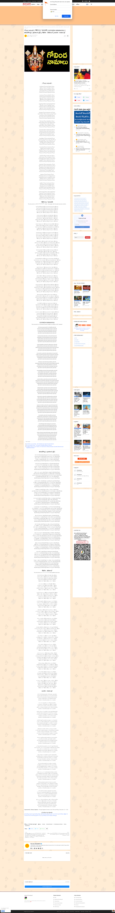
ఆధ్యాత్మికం (86, 204)
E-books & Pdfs (77, 341)
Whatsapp (43, 828)
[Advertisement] (53, 41)
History (76, 202)
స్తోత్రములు (39, 824)
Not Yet (56, 16)
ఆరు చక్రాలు (80, 206)
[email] (42, 848)
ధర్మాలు (38, 4)
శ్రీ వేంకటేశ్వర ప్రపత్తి (44, 814)
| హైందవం (33, 4)
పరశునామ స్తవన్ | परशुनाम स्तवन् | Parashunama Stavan (77, 413)
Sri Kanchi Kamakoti (79, 901)
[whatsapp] (84, 1)
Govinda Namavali (49, 824)
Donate (63, 911)
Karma (87, 202)
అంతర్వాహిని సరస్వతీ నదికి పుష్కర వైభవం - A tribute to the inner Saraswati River (77, 447)
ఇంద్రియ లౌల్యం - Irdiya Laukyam (77, 292)
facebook (79, 97)
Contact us (29, 1)
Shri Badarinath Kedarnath (80, 906)
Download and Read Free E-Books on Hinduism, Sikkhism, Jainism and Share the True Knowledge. (82, 329)
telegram (87, 100)
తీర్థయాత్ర (76, 210)
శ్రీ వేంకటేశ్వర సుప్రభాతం (28, 814)
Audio (76, 337)
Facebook (31, 828)
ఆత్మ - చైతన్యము (77, 204)
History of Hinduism (81, 202)
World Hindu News (79, 899)
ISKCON (77, 905)
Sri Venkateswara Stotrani (58, 824)
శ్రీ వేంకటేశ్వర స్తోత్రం (37, 814)
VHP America (57, 906)
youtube (79, 100)
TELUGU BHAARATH (35, 844)
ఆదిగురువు (82, 204)
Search (88, 237)
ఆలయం (72, 4)
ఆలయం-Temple (77, 208)
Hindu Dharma (77, 198)
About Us (24, 1)
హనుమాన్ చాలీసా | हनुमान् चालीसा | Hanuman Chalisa (86, 412)
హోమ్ (25, 27)
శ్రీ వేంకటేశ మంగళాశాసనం (53, 814)
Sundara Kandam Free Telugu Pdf (80, 343)
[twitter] (36, 848)
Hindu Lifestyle (83, 198)
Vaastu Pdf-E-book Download (79, 345)
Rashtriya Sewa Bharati (59, 899)
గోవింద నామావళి (31, 815)
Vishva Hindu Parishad (58, 903)
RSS (55, 897)
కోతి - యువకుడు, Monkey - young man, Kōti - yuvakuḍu (77, 303)
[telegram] (86, 1)
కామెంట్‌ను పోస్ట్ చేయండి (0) (47, 886)
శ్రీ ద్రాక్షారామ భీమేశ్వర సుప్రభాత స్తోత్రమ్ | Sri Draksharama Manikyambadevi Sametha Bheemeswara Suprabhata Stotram (44, 447)
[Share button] (47, 828)
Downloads (76, 339)
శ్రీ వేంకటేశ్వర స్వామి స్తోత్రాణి (32, 824)
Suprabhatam (29, 27)
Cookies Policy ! (77, 911)
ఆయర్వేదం (76, 206)
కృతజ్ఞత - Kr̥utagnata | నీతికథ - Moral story (86, 303)
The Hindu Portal (78, 897)
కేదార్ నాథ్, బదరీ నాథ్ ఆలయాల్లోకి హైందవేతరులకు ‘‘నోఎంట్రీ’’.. (86, 431)
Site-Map (86, 911)
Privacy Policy (34, 1)
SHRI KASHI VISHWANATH (80, 903)
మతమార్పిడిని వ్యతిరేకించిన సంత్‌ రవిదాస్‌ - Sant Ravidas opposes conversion (81, 82)
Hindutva (84, 200)
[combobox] (52, 12)
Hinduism (76, 200)
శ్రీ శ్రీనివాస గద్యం (38, 815)
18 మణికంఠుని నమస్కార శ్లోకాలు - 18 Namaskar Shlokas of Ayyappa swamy (83, 141)
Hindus (80, 200)
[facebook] (82, 1)
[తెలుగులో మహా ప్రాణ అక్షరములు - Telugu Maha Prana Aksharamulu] (82, 115)
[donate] (40, 848)
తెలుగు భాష (80, 210)
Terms (90, 911)
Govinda (43, 824)
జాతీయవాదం (83, 208)
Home (58, 911)
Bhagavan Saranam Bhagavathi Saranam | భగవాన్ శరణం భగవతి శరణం (83, 149)
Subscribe (66, 16)
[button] (91, 4)
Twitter (37, 828)
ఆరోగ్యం (77, 4)
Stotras (65, 824)
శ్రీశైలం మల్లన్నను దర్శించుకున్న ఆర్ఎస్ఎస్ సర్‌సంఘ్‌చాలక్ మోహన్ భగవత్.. (86, 447)
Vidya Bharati (57, 901)
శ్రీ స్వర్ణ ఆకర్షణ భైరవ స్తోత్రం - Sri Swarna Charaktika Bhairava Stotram (39, 445)
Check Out (2, 909)
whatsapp (87, 97)
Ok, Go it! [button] (3, 911)
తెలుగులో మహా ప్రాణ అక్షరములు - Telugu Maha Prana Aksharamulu (82, 127)
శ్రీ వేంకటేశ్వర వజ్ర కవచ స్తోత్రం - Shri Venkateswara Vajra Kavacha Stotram (40, 444)
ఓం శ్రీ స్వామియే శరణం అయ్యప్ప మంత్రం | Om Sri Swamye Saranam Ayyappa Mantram (83, 135)
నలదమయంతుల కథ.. (86, 291)
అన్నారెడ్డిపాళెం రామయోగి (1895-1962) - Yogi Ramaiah (77, 400)
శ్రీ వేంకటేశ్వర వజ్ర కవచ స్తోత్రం (47, 815)
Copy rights (39, 1)
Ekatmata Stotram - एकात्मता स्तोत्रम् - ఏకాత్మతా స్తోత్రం (86, 400)
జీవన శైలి (87, 208)
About (61, 911)
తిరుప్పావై (54, 815)
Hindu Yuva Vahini (58, 905)
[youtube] (89, 1)
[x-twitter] (87, 1)
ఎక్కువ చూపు (67, 852)
